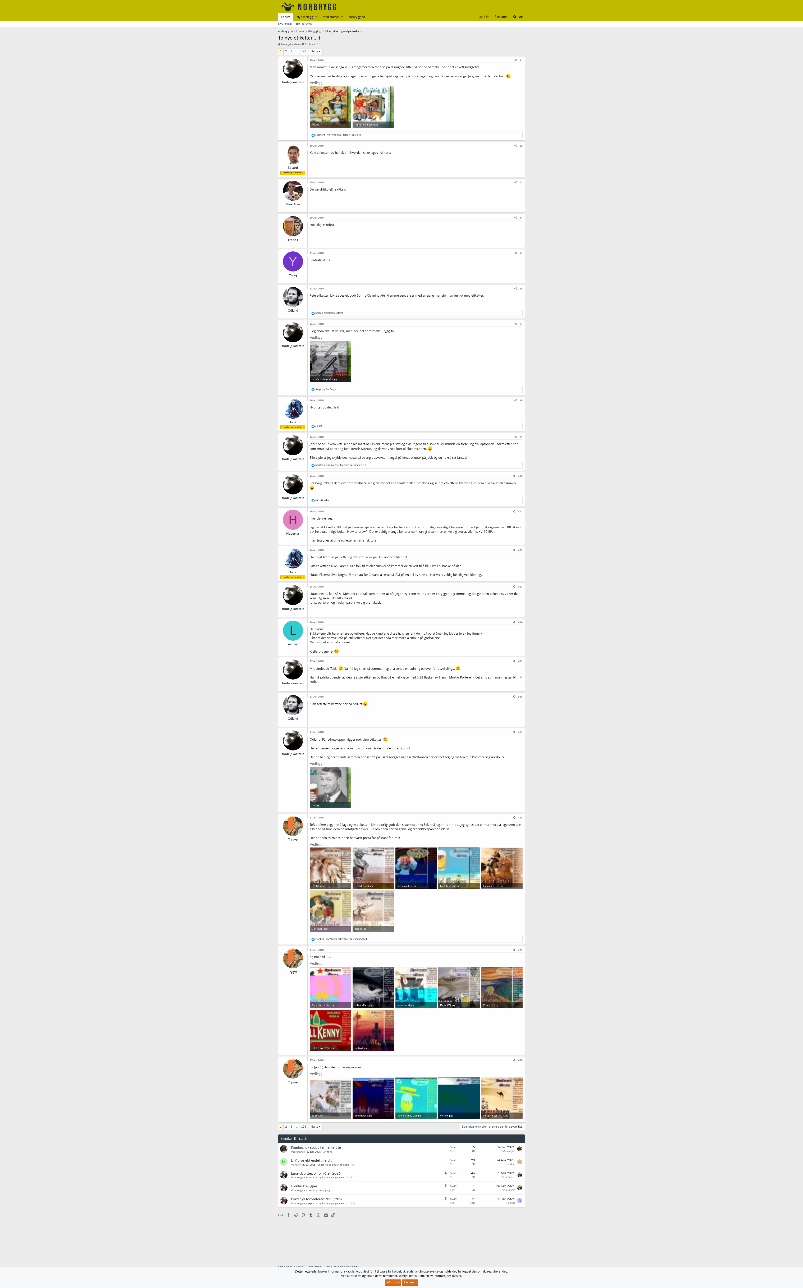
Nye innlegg (305, 17)
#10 (520, 476)
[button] (316, 17)
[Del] (515, 60)
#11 (520, 511)
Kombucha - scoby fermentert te (316, 1147)
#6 (521, 288)
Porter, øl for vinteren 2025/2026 (317, 1199)
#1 (521, 60)
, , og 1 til (341, 465)
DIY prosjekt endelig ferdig (311, 1160)
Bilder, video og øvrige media (333, 1165)
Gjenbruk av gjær (304, 1186)
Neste (314, 51)
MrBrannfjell (298, 1152)
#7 (521, 324)
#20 (520, 1060)
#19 (520, 950)
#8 (521, 400)
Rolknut (510, 1203)
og (329, 313)
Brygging (327, 1152)
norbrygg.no (356, 17)
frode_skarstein (290, 44)
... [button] (297, 51)
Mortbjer (295, 1165)
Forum (285, 17)
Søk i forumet (304, 24)
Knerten (510, 1164)
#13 (520, 586)
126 (303, 51)
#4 (521, 217)
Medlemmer (330, 17)
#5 (521, 253)
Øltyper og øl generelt (332, 1177)
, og (341, 939)
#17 (520, 732)
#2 (521, 146)
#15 (520, 661)
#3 (521, 182)
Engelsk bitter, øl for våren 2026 (316, 1173)
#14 (520, 622)
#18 (520, 817)
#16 (520, 696)
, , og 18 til (338, 134)
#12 (520, 550)
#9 (521, 437)
